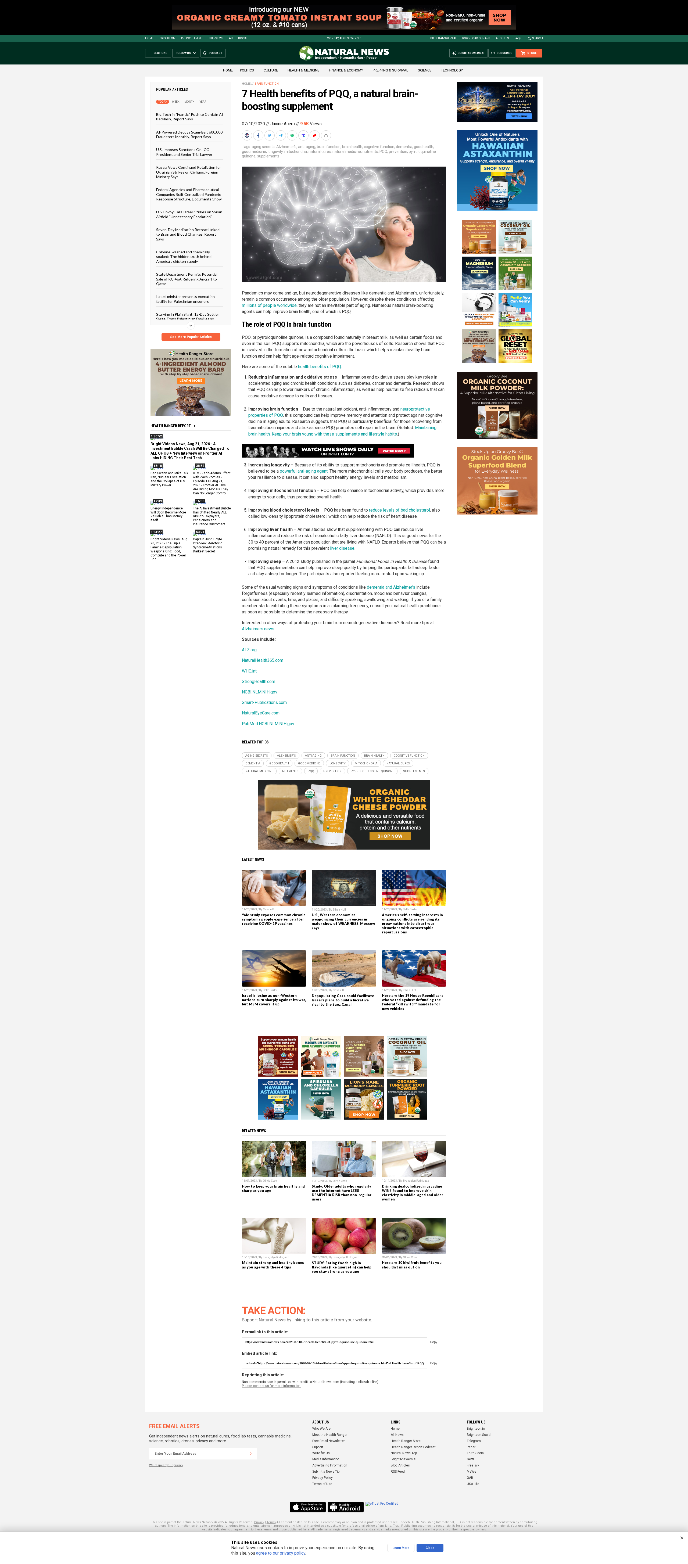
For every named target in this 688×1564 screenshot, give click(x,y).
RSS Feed (398, 1471)
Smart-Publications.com (264, 702)
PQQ (383, 151)
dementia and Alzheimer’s (391, 587)
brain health (352, 147)
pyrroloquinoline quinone (372, 771)
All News (397, 1435)
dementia (404, 147)
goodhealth (423, 147)
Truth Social (476, 1453)
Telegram (474, 1441)
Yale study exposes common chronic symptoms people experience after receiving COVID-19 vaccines (273, 919)
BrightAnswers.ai (443, 38)
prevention (398, 151)
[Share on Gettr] (315, 135)
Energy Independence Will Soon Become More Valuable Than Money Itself (168, 514)
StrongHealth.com (258, 681)
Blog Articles (400, 1465)
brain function (329, 147)
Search (537, 38)
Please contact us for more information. (271, 1386)
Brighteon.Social (479, 1435)
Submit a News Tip (325, 1471)
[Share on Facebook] (258, 135)
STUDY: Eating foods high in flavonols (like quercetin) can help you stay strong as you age (341, 1267)
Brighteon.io (476, 1428)
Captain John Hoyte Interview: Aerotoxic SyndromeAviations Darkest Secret (207, 545)
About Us (502, 38)
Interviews (215, 38)
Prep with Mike (191, 38)
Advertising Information (329, 1465)
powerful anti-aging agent (304, 471)
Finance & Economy (346, 70)
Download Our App (476, 38)
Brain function (267, 83)
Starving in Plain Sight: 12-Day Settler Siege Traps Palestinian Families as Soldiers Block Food (187, 319)
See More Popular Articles (191, 337)
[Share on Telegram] (281, 135)
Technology (452, 70)
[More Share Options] (326, 135)
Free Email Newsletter (328, 1441)
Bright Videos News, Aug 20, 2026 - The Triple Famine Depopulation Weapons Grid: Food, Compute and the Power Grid (168, 549)
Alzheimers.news (258, 628)
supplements (268, 156)
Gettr (470, 1459)
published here (299, 1529)
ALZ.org (249, 649)
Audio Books (238, 38)
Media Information (325, 1459)
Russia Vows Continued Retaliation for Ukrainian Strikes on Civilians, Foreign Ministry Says (188, 172)
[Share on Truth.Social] (304, 135)
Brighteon (167, 38)
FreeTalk (473, 1465)
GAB (470, 1478)
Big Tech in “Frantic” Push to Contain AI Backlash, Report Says (189, 116)
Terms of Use (322, 1484)
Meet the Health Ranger (329, 1435)
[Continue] (251, 1453)
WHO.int (249, 671)
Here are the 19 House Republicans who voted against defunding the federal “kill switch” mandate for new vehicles (412, 1002)
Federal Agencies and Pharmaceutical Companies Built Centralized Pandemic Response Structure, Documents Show (189, 194)
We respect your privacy (166, 1465)
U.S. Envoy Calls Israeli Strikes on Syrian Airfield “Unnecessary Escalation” (189, 214)
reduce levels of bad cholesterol (399, 510)
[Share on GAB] (292, 135)
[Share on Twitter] (270, 135)
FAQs (518, 38)
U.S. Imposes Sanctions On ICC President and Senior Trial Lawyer (184, 151)
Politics (247, 70)
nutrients (370, 151)
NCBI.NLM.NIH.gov (259, 692)
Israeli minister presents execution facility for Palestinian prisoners (185, 298)
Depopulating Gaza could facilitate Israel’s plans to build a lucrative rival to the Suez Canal (343, 1000)
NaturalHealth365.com (262, 660)
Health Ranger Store (406, 1441)
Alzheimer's (286, 147)
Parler (471, 1447)
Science (424, 70)
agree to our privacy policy (280, 1553)
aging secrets (263, 147)
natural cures (320, 151)
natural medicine (346, 151)
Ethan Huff (339, 909)
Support (317, 1447)
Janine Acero (282, 123)
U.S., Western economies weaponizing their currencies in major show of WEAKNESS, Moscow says (343, 921)
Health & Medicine (303, 70)
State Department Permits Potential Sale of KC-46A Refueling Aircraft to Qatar (186, 279)
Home (149, 38)
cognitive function (379, 147)
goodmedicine (254, 151)
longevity (275, 151)
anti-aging (306, 147)
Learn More (401, 1548)
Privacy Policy (322, 1478)
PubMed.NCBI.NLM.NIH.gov (268, 723)
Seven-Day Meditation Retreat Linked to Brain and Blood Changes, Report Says (188, 234)
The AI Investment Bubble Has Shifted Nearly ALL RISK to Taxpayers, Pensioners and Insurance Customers (212, 516)
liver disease (342, 548)
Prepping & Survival (390, 70)
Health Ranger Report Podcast (413, 1447)
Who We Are (321, 1428)
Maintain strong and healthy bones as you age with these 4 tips (273, 1264)
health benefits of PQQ (319, 366)
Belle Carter (410, 909)
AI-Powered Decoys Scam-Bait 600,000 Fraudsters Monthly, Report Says (189, 134)
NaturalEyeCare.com (261, 713)
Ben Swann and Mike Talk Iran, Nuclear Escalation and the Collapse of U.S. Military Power (169, 479)
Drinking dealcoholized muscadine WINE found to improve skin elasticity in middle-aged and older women (412, 1192)
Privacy (259, 1522)
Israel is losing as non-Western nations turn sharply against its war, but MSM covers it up (274, 999)
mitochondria (295, 151)
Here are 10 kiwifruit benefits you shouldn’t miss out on (412, 1264)
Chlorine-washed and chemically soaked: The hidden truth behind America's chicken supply (184, 257)
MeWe (471, 1471)
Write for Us (321, 1453)
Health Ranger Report (170, 426)
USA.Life (473, 1484)
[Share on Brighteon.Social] (247, 135)
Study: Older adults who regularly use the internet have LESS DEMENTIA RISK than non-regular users (341, 1192)
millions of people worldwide (269, 305)
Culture (271, 70)
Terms (271, 1522)
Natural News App (404, 1453)
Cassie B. (269, 909)
